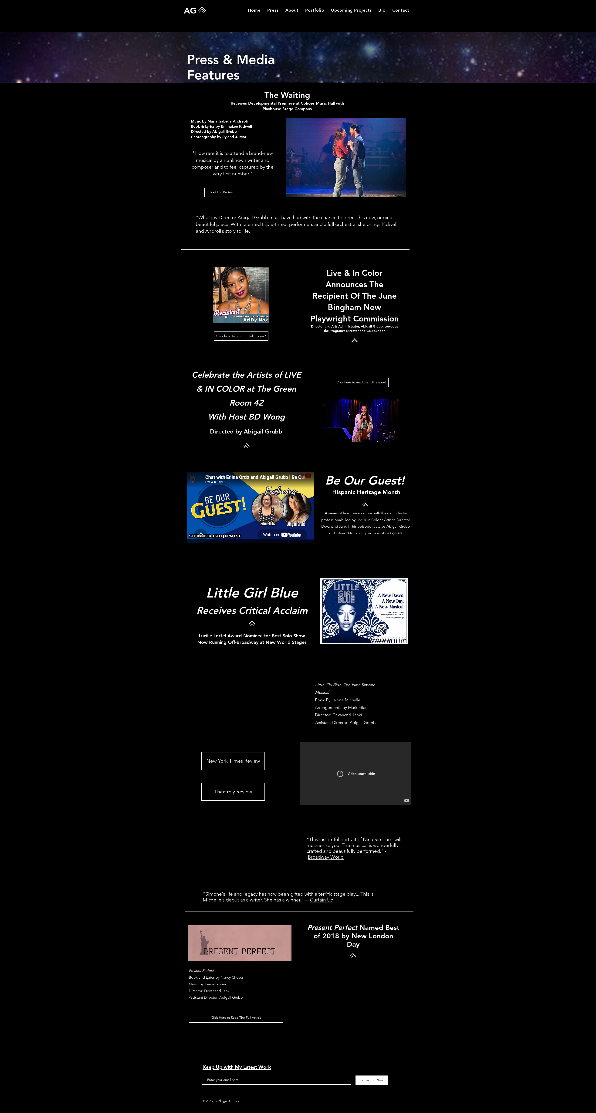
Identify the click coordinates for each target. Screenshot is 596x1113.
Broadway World (326, 857)
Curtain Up (321, 900)
